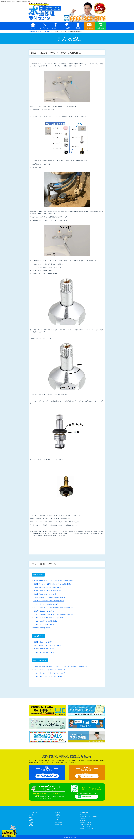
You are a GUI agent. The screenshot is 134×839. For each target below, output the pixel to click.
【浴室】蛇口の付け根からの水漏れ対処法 (46, 594)
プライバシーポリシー (85, 826)
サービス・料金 (44, 28)
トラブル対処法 (48, 31)
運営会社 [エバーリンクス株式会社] (88, 816)
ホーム (33, 28)
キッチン (32, 815)
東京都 (57, 814)
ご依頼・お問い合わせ (85, 824)
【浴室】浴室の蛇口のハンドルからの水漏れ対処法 (49, 597)
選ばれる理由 (83, 820)
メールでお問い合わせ (89, 27)
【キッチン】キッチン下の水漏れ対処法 (45, 604)
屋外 (31, 824)
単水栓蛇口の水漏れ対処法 (41, 628)
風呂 (31, 817)
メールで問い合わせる (88, 776)
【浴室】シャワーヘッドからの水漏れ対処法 (47, 591)
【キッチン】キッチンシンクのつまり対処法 (47, 645)
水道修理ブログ (58, 824)
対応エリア (55, 28)
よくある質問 (66, 28)
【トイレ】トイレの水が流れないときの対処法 (47, 676)
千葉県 (57, 819)
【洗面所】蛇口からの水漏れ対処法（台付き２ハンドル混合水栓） (54, 614)
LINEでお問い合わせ (100, 27)
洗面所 (31, 819)
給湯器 (31, 820)
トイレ (31, 814)
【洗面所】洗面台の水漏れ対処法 (43, 611)
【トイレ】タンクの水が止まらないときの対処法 (48, 618)
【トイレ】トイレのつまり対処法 (43, 652)
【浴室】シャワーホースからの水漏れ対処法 (47, 587)
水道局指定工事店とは (85, 822)
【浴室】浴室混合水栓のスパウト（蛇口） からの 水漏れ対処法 (53, 581)
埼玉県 (57, 817)
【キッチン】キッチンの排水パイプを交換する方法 (49, 670)
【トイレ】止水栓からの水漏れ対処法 (45, 621)
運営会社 (78, 28)
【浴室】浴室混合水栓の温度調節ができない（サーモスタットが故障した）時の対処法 (60, 666)
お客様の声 (82, 818)
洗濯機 (31, 822)
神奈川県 (58, 815)
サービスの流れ (84, 812)
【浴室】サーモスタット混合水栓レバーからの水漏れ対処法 (52, 584)
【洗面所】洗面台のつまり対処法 (43, 649)
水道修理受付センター (35, 31)
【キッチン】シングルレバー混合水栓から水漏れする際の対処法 (53, 607)
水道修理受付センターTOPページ (88, 828)
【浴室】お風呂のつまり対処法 (42, 642)
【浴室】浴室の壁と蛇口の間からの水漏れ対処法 (48, 601)
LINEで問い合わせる (87, 797)
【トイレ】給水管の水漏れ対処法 (43, 624)
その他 (31, 825)
